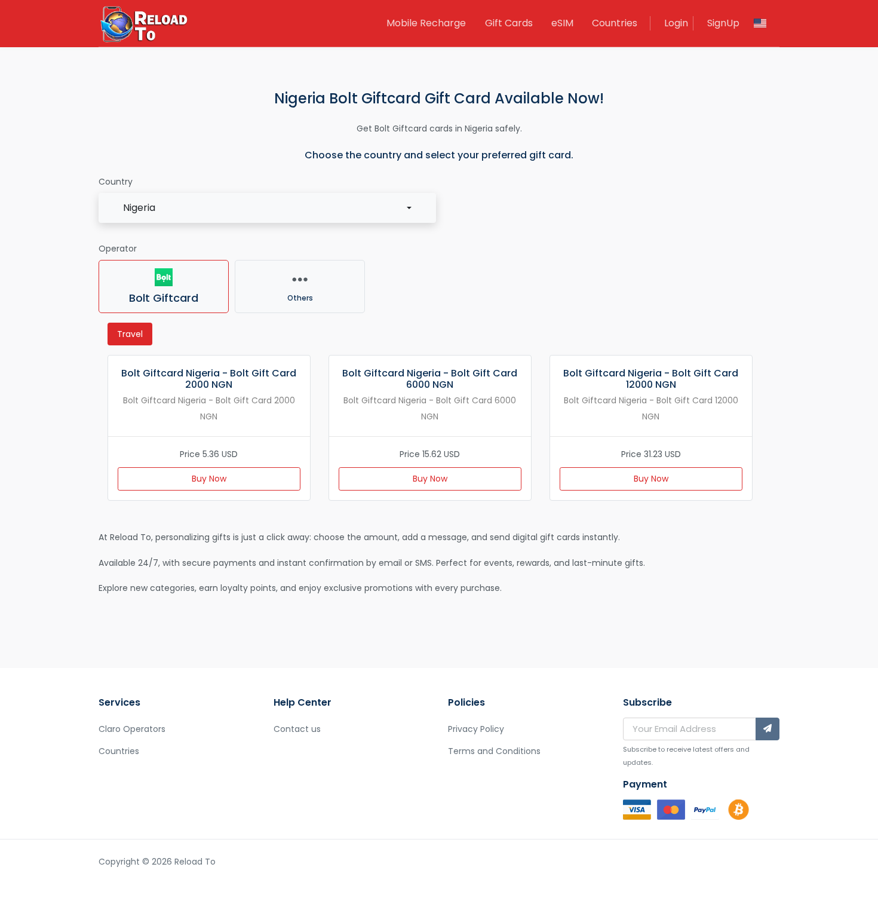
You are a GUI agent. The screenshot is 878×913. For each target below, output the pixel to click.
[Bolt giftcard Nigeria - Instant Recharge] (143, 26)
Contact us (297, 729)
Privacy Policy (476, 729)
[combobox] (267, 208)
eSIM (562, 23)
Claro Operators (132, 729)
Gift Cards (509, 23)
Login (676, 23)
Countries (614, 23)
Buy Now (209, 479)
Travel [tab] (130, 334)
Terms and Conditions (494, 751)
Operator (118, 249)
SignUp (723, 23)
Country (116, 182)
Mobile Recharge (426, 23)
